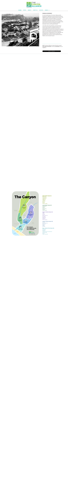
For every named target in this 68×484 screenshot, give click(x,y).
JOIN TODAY (51, 51)
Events (41, 10)
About (29, 10)
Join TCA (35, 10)
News (24, 10)
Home (19, 10)
